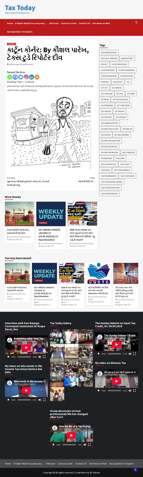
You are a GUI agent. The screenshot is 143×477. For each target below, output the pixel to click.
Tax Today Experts (122, 170)
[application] (26, 347)
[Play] (8, 356)
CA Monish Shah (107, 70)
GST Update (106, 111)
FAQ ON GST (118, 82)
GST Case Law (106, 94)
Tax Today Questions (110, 188)
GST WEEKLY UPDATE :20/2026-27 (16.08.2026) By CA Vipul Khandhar (49, 234)
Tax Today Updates (109, 194)
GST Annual (117, 88)
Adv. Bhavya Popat (109, 52)
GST (128, 82)
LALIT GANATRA (128, 152)
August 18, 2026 (14, 239)
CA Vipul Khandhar (126, 70)
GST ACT (104, 88)
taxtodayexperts (108, 176)
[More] (36, 77)
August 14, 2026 (77, 246)
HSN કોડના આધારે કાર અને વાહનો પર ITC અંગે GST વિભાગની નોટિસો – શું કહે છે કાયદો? (82, 234)
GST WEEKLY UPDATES (109, 123)
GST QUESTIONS (123, 105)
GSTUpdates (121, 117)
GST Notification (120, 99)
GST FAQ (119, 94)
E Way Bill (105, 82)
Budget (104, 64)
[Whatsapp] (9, 77)
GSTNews (105, 99)
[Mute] (39, 356)
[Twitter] (20, 77)
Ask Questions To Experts (20, 31)
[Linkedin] (31, 77)
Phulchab (120, 158)
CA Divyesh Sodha (119, 64)
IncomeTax (105, 135)
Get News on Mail (101, 23)
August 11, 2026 (95, 302)
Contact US (84, 23)
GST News (131, 94)
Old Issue (54, 23)
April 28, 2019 (28, 64)
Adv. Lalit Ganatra (109, 58)
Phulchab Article (108, 164)
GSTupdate (119, 111)
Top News (11, 44)
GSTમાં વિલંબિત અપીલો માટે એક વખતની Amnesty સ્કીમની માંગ (98, 290)
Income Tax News (122, 135)
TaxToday (105, 170)
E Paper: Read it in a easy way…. (31, 23)
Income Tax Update (109, 146)
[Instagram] (26, 77)
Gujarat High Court (110, 129)
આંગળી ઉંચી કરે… (86, 179)
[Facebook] (15, 77)
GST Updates (106, 117)
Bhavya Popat (14, 64)
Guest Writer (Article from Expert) (20, 237)
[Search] (136, 22)
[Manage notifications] (135, 469)
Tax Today (20, 7)
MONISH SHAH (106, 158)
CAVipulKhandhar (108, 76)
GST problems (107, 105)
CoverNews (80, 472)
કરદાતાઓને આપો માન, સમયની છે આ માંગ (18, 231)
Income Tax (127, 129)
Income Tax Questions (110, 141)
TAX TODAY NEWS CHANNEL (111, 182)
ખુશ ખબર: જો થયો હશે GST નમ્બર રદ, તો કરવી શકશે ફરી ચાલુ (28, 181)
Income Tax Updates (109, 152)
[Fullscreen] (44, 356)
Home (10, 23)
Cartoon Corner (69, 23)
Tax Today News (127, 176)
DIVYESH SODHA (127, 76)
